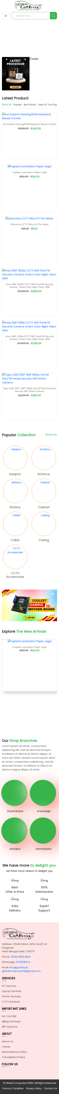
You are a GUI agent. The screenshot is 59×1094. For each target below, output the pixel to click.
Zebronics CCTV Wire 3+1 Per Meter (29, 224)
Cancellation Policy (13, 1057)
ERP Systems (9, 1026)
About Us (7, 1041)
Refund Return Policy (14, 1052)
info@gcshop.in (18, 967)
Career (6, 1046)
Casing (44, 540)
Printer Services (11, 996)
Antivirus (44, 474)
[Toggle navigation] (6, 15)
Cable (15, 540)
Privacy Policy (34, 1088)
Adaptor (15, 474)
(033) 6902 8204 (20, 956)
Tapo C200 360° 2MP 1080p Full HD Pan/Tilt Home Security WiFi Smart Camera (29, 389)
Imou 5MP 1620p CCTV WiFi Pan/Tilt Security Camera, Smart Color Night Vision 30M (29, 285)
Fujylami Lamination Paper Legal (29, 172)
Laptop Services (11, 991)
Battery (15, 507)
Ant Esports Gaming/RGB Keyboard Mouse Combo (29, 124)
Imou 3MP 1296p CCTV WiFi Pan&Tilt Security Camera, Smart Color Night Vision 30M (29, 337)
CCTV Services (11, 1001)
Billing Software (11, 1021)
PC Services (9, 986)
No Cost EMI (9, 1016)
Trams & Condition (13, 1088)
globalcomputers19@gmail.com (21, 971)
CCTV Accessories (15, 575)
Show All (51, 434)
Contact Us (50, 1088)
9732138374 (23, 962)
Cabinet (44, 507)
